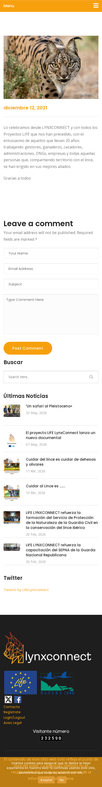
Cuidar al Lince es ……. (45, 486)
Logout (19, 717)
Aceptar (46, 780)
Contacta (12, 706)
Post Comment (27, 348)
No (62, 780)
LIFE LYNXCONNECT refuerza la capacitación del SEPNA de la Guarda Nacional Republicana (60, 550)
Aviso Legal (13, 722)
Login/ (9, 717)
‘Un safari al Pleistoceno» (49, 406)
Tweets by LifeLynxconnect (26, 589)
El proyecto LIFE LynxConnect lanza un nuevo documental (60, 435)
